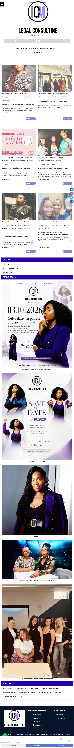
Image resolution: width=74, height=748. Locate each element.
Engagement (7, 228)
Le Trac (28, 228)
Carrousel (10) (7, 273)
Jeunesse (51, 97)
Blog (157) (5, 264)
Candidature (20, 157)
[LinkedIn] (72, 189)
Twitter (37, 722)
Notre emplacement (59, 718)
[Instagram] (72, 193)
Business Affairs (51, 157)
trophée (6, 164)
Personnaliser (12, 745)
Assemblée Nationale (46, 93)
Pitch (64, 97)
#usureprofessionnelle (50, 688)
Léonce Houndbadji (9, 696)
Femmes (59, 160)
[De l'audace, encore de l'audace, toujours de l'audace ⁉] (19, 206)
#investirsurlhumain (9, 157)
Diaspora (58, 692)
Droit (20, 225)
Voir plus (30, 119)
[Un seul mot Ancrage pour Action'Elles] (19, 78)
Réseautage (23, 97)
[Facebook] (72, 201)
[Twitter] (72, 197)
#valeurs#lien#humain (9, 222)
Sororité (31, 97)
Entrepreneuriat (25, 93)
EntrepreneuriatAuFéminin (10, 97)
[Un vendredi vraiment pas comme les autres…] (55, 78)
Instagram (37, 718)
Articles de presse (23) (10, 268)
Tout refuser (37, 745)
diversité (14, 225)
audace (42, 157)
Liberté (58, 97)
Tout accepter (61, 745)
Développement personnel (61, 93)
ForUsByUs (31, 160)
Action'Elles (7, 93)
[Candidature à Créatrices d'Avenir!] (19, 142)
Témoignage (7, 100)
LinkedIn (37, 715)
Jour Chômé (7, 688)
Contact (59, 715)
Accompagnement (9, 692)
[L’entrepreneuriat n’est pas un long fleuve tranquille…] (55, 142)
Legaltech (34, 688)
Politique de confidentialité (13, 742)
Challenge (43, 225)
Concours (29, 157)
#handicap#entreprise (27, 692)
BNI (21, 696)
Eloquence (15, 93)
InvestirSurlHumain (45, 164)
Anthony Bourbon (21, 688)
